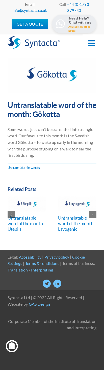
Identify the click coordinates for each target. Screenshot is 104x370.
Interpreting (42, 269)
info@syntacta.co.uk (30, 10)
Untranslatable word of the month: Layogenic (76, 223)
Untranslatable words (24, 168)
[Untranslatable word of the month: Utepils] (27, 199)
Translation (18, 269)
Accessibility (30, 257)
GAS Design (39, 304)
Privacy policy (56, 257)
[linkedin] (57, 284)
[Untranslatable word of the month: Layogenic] (77, 199)
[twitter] (47, 284)
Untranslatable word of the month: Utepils (26, 223)
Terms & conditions (42, 263)
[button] (11, 214)
